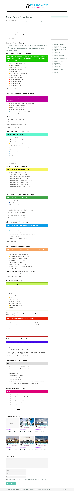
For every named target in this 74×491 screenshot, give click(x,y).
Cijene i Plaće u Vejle (56, 52)
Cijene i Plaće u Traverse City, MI (59, 47)
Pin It (28, 410)
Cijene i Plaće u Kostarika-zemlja (59, 60)
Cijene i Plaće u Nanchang (58, 50)
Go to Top (65, 489)
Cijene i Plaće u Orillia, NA (12, 431)
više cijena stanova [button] (12, 334)
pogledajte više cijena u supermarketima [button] (16, 88)
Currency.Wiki (65, 38)
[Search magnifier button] (67, 10)
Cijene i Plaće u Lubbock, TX (58, 57)
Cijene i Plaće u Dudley (57, 63)
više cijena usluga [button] (12, 241)
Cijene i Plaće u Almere (57, 46)
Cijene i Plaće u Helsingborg (58, 64)
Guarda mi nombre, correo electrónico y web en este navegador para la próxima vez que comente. (26, 480)
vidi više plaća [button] (11, 189)
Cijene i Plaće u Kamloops (41, 449)
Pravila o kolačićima (27, 489)
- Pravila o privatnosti (35, 489)
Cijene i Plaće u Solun (57, 43)
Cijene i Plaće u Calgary (11, 449)
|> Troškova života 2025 (10, 489)
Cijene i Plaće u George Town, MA (59, 58)
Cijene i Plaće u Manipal (57, 61)
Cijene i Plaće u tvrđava (57, 67)
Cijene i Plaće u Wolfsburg (58, 55)
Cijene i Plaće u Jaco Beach (58, 44)
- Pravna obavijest (43, 489)
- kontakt (48, 489)
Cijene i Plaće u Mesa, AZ (57, 72)
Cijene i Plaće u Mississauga (26, 449)
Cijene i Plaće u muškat (57, 53)
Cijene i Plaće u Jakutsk (57, 69)
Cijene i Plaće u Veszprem (58, 66)
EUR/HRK (53, 38)
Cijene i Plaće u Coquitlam (26, 431)
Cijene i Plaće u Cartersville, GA (59, 49)
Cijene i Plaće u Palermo (57, 71)
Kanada (9, 429)
